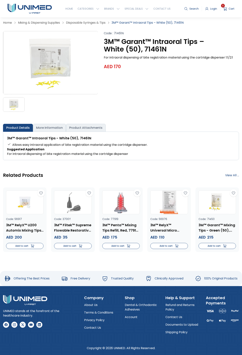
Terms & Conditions (98, 312)
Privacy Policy (94, 320)
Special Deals (134, 9)
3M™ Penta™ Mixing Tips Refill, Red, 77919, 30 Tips (120, 228)
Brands (109, 9)
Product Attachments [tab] (85, 128)
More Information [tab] (49, 128)
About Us (91, 305)
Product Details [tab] (18, 128)
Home (69, 9)
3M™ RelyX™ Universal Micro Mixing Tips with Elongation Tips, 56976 (164, 228)
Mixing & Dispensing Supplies (39, 22)
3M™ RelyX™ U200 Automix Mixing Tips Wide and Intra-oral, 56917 (24, 228)
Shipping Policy (176, 332)
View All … (232, 175)
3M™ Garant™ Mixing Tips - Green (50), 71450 (217, 228)
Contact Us (162, 9)
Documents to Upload (181, 324)
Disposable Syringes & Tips (85, 22)
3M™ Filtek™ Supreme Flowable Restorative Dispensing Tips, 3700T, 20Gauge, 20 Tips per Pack (72, 228)
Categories (86, 9)
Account (131, 317)
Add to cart (21, 245)
